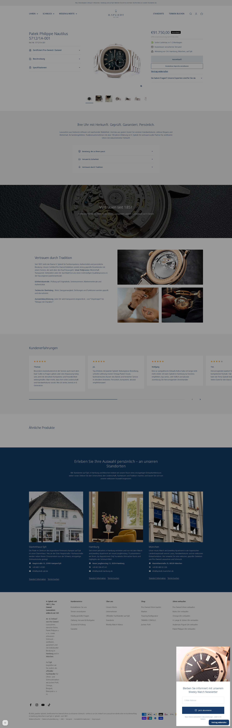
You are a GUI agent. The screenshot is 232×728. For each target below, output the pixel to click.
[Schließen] (225, 651)
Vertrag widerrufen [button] (218, 722)
